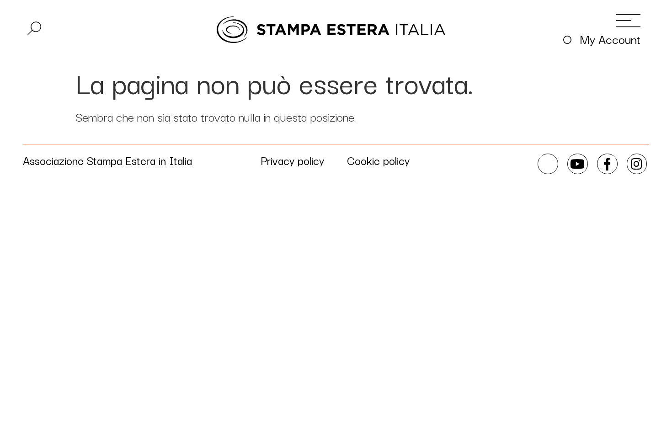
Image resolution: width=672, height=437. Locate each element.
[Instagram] (637, 164)
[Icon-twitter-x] (548, 164)
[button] (34, 28)
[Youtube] (577, 164)
